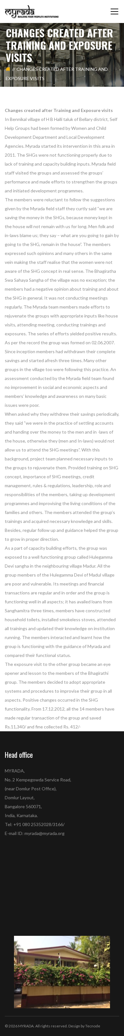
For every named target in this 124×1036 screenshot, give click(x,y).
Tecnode (92, 1026)
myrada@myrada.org (44, 833)
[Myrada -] (32, 11)
